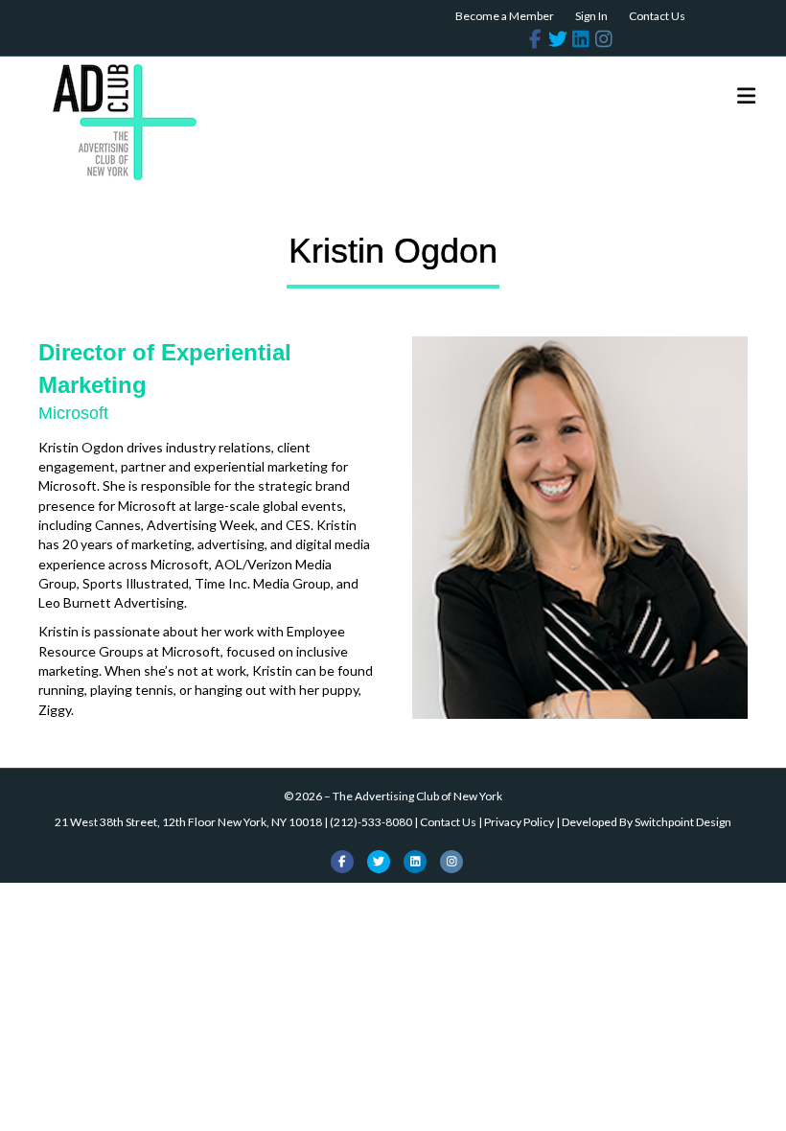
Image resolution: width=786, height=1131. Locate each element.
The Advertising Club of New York (417, 796)
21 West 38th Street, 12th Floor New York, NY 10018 (188, 822)
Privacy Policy (519, 822)
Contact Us (657, 16)
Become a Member (504, 16)
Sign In (591, 16)
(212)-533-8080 (371, 822)
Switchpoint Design (683, 822)
